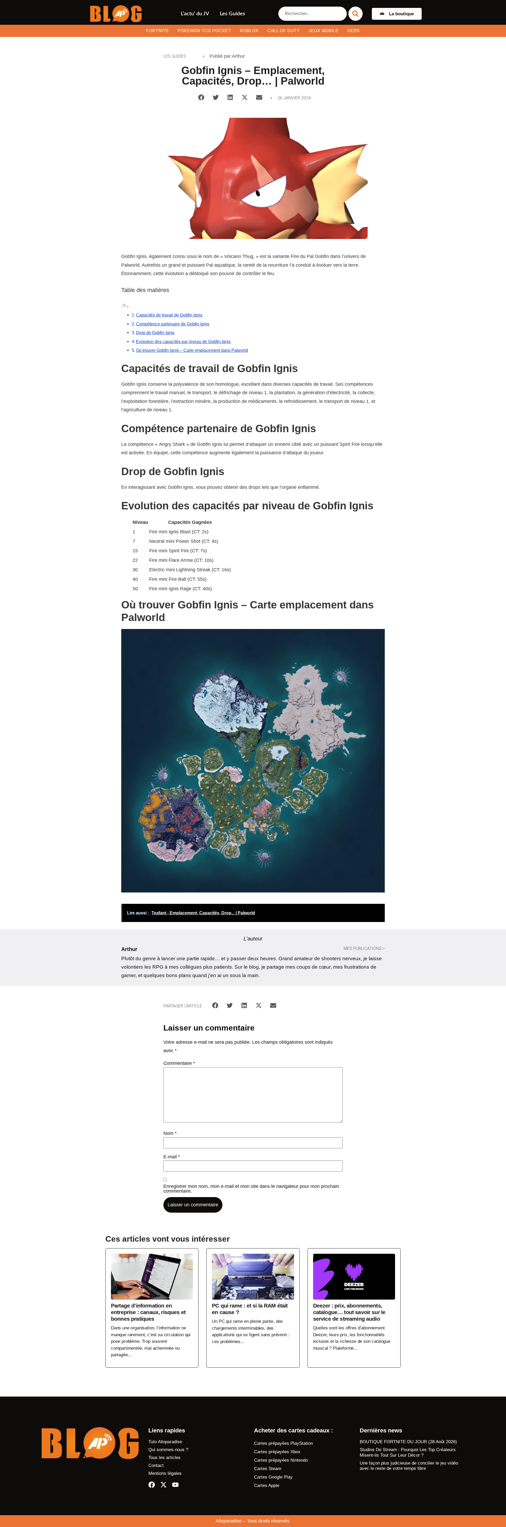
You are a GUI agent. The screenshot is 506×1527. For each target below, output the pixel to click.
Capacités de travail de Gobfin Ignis (169, 315)
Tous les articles (164, 1457)
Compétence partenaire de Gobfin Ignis (172, 323)
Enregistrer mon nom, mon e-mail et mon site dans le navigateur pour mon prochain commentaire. (251, 1188)
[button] (201, 97)
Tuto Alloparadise (165, 1441)
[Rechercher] (355, 14)
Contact (156, 1465)
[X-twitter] (163, 1484)
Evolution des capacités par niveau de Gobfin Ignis (183, 341)
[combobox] (312, 14)
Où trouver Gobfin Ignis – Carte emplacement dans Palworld (192, 350)
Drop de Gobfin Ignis (155, 332)
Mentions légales (165, 1473)
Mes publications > (364, 948)
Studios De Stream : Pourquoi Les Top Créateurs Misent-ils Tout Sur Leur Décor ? (408, 1452)
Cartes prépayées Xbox (277, 1451)
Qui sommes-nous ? (168, 1449)
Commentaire (179, 1063)
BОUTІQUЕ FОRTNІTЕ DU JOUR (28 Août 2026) (408, 1441)
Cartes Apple (266, 1485)
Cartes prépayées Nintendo (281, 1460)
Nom (170, 1133)
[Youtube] (175, 1484)
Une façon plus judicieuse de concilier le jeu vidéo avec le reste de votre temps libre (409, 1466)
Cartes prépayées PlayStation (283, 1443)
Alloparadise (229, 1521)
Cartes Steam (267, 1468)
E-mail (171, 1156)
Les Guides (232, 13)
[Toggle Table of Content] (125, 306)
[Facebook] (151, 1484)
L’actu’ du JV (195, 13)
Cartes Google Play (273, 1477)
